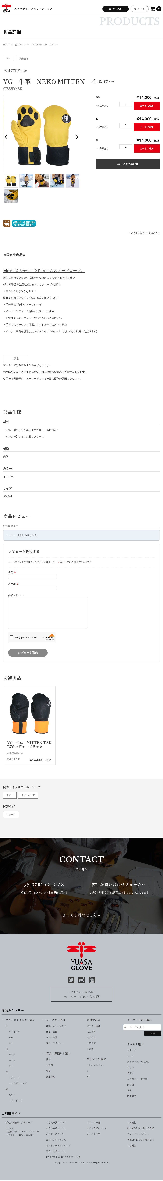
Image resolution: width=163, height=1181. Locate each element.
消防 (48, 1059)
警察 (48, 1070)
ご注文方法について (56, 1122)
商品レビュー (15, 595)
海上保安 (50, 1076)
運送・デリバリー (55, 1043)
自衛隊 (49, 1065)
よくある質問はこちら (81, 915)
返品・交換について (56, 1151)
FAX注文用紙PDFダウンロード (62, 1156)
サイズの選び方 (129, 164)
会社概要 (131, 1145)
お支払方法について (56, 1128)
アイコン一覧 (93, 1122)
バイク (12, 1060)
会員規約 (131, 1122)
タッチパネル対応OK (138, 1061)
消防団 (130, 1073)
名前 (12, 572)
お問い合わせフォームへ (122, 884)
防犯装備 (131, 1096)
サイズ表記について (97, 1128)
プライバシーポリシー (138, 1134)
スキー (10, 795)
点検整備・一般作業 (137, 1078)
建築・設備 (51, 1031)
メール (13, 583)
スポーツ (11, 814)
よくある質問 (93, 1134)
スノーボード (28, 795)
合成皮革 (91, 1037)
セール (130, 1055)
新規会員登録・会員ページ (19, 1122)
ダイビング (14, 1031)
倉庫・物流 (51, 1037)
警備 (129, 1090)
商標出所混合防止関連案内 (140, 1139)
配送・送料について (56, 1139)
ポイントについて (55, 1134)
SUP (11, 1037)
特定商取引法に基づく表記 (140, 1128)
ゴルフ (12, 1054)
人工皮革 (91, 1031)
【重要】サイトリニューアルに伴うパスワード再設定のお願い (22, 1131)
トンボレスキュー (96, 1065)
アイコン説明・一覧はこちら (145, 233)
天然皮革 (24, 58)
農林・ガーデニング (56, 1025)
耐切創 (130, 1084)
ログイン (139, 9)
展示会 (130, 1067)
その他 (90, 1048)
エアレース (14, 1077)
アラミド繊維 (93, 1025)
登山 (11, 1066)
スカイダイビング (18, 1083)
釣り (11, 1043)
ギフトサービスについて (58, 1145)
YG (8, 58)
